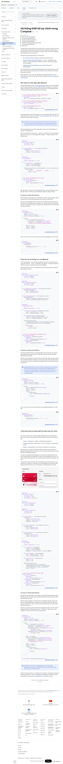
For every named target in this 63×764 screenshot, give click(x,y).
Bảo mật (19, 730)
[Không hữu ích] (58, 22)
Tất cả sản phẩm (21, 753)
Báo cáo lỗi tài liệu (58, 725)
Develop (3, 5)
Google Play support (57, 728)
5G (26, 735)
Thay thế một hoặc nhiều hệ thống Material (32, 60)
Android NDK (50, 734)
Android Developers (24, 22)
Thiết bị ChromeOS (35, 727)
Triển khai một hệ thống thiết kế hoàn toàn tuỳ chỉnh (34, 65)
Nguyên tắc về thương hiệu (36, 758)
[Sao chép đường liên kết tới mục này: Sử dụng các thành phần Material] (40, 195)
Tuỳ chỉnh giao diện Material (40, 85)
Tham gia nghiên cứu (57, 731)
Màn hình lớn (35, 722)
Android (19, 724)
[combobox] (28, 1)
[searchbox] (8, 12)
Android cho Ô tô (36, 730)
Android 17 (43, 722)
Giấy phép (27, 758)
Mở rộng (28, 58)
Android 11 (43, 734)
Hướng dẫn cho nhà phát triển (51, 728)
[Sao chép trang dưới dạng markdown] (37, 32)
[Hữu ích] (56, 22)
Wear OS (35, 724)
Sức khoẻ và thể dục (28, 727)
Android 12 (43, 732)
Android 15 (43, 726)
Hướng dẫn (11, 7)
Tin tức (19, 734)
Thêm (14, 1)
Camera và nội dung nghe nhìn (28, 730)
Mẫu (18, 7)
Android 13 (43, 730)
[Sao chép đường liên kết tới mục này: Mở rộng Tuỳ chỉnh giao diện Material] (48, 83)
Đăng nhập (59, 1)
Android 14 (43, 728)
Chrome (19, 747)
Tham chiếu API (51, 730)
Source (19, 732)
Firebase (19, 749)
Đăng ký (48, 761)
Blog (19, 735)
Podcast (19, 737)
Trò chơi (27, 721)
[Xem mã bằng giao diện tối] (56, 93)
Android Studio (51, 1)
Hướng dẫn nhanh (32, 7)
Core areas (11, 5)
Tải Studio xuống (50, 732)
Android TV (35, 732)
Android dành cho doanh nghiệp (20, 727)
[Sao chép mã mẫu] (58, 93)
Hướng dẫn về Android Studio (51, 725)
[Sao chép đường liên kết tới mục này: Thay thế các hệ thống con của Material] (49, 259)
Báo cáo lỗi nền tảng (58, 722)
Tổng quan (3, 7)
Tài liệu (24, 7)
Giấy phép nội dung (53, 690)
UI (16, 5)
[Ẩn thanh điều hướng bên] (15, 762)
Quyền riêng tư (28, 733)
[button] (7, 17)
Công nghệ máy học (28, 724)
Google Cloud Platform (22, 751)
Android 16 (43, 724)
